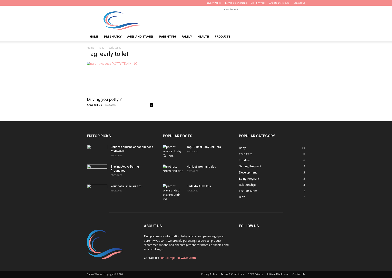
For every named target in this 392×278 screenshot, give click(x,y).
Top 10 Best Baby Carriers (204, 147)
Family (187, 36)
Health (203, 36)
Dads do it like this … (200, 186)
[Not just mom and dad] (173, 172)
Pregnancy (112, 36)
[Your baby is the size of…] (97, 191)
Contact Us (299, 2)
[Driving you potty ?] (120, 78)
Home (94, 36)
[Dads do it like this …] (173, 192)
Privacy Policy (213, 2)
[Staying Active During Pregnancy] (97, 172)
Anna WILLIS (94, 104)
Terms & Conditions (236, 2)
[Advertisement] (230, 20)
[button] (300, 37)
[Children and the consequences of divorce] (97, 152)
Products (222, 36)
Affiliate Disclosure (279, 2)
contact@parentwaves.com (178, 258)
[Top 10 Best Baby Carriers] (173, 152)
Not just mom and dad (201, 166)
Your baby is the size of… (127, 186)
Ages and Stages (140, 36)
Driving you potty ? (104, 99)
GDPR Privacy (258, 2)
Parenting (167, 36)
